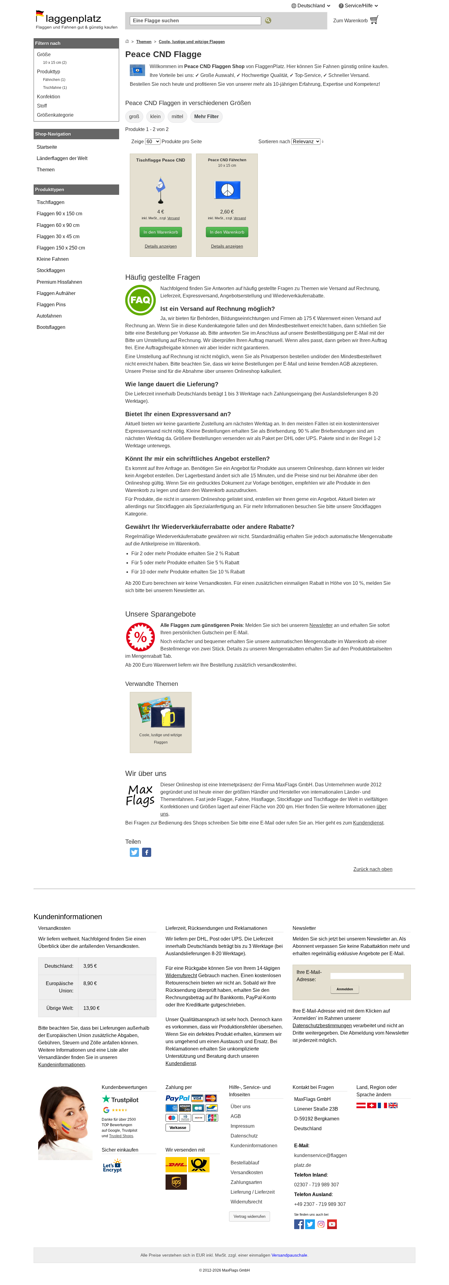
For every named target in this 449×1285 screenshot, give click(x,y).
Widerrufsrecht (246, 1201)
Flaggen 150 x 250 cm (61, 247)
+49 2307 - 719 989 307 (320, 1204)
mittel (177, 116)
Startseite (47, 147)
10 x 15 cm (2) (55, 62)
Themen (46, 169)
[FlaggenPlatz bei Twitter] (310, 1227)
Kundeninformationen (254, 1145)
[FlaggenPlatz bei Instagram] (321, 1227)
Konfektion (48, 96)
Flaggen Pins (51, 304)
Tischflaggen (50, 202)
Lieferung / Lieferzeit (253, 1192)
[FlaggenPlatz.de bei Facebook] (299, 1227)
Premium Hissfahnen (59, 282)
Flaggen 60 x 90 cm (58, 225)
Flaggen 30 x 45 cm (58, 236)
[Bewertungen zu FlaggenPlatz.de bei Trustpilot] (120, 1101)
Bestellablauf (245, 1162)
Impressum (242, 1126)
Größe (44, 54)
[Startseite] (127, 41)
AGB (236, 1116)
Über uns (240, 1106)
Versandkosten (247, 1172)
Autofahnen (49, 316)
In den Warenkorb (161, 232)
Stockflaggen (51, 270)
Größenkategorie (55, 115)
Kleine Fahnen (53, 259)
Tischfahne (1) (55, 88)
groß (134, 116)
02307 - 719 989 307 (316, 1184)
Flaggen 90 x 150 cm (59, 213)
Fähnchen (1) (54, 80)
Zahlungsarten (246, 1182)
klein (155, 116)
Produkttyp (48, 71)
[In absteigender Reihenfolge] (323, 141)
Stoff (42, 105)
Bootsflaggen (51, 327)
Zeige (137, 141)
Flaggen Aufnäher (56, 293)
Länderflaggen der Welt (62, 158)
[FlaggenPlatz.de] (76, 20)
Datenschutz (244, 1135)
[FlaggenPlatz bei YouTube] (332, 1227)
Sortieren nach (274, 141)
